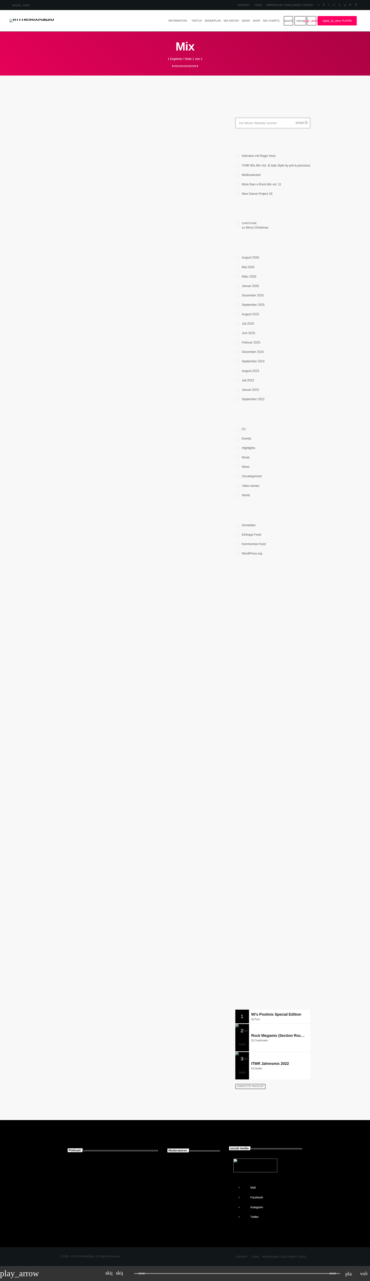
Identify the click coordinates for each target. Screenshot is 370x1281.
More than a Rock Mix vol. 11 (261, 184)
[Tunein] (329, 4)
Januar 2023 (250, 390)
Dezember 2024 (253, 352)
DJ (244, 429)
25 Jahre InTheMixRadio (267, 664)
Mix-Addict (194, 1211)
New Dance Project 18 (257, 194)
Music (76, 214)
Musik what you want (264, 857)
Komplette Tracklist (250, 1086)
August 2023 (250, 371)
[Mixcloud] (340, 4)
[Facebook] (350, 4)
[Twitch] (323, 4)
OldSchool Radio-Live (271, 937)
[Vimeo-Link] (31, 20)
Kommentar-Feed (254, 544)
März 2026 (249, 276)
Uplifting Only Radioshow (273, 915)
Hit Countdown (266, 980)
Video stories (250, 486)
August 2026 (250, 257)
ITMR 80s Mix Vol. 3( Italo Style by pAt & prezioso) (276, 165)
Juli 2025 (248, 323)
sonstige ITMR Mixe (103, 1189)
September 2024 (253, 361)
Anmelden (249, 525)
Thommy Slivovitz (199, 1167)
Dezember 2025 (253, 295)
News (245, 467)
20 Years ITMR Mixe (103, 1211)
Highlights (248, 448)
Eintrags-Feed (251, 534)
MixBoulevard (251, 175)
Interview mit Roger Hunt (258, 156)
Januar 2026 (250, 286)
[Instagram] (345, 4)
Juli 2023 (248, 380)
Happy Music (249, 849)
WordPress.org (252, 553)
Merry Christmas (257, 227)
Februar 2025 (251, 342)
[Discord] (355, 4)
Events (246, 438)
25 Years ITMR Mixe (103, 1167)
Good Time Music (268, 893)
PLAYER (337, 20)
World (246, 495)
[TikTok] (334, 4)
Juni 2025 (248, 333)
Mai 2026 (248, 267)
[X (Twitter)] (319, 4)
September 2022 (253, 399)
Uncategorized (252, 476)
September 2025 (253, 305)
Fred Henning (196, 1189)
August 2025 (250, 314)
